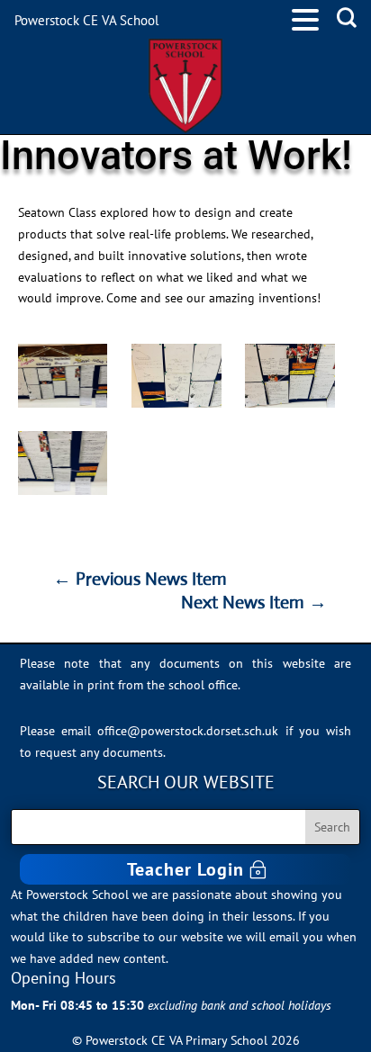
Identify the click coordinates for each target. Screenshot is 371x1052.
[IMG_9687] (63, 463)
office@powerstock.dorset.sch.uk (187, 731)
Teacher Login (185, 869)
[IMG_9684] (63, 376)
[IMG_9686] (290, 376)
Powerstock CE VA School (86, 20)
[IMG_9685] (176, 376)
